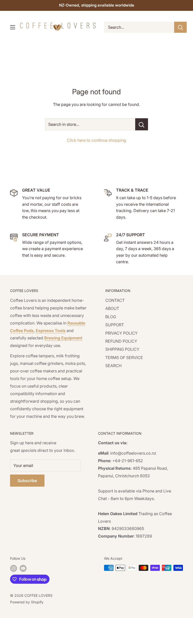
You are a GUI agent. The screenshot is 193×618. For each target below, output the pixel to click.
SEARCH (113, 365)
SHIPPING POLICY (122, 349)
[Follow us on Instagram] (13, 568)
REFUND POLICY (121, 341)
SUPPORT (114, 324)
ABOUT (112, 308)
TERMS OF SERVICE (124, 357)
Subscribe (27, 480)
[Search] (180, 27)
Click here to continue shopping (96, 140)
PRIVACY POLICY (121, 333)
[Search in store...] (141, 124)
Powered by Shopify (26, 602)
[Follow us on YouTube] (23, 568)
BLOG (110, 316)
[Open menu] (12, 27)
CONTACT (115, 300)
